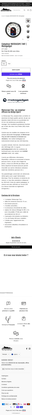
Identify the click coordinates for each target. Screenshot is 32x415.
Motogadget (16, 134)
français (4, 354)
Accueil (3, 15)
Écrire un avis (16, 247)
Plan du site (5, 393)
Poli (9, 63)
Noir (4, 63)
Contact (4, 378)
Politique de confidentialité (9, 396)
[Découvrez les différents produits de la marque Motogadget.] (16, 103)
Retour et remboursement (9, 399)
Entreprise (8, 324)
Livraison (4, 384)
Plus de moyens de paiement (16, 78)
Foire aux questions (7, 390)
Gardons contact (7, 360)
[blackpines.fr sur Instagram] (29, 349)
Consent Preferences (6, 293)
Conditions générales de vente (10, 387)
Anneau (4, 60)
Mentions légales (6, 381)
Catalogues (5, 375)
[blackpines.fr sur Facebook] (27, 349)
